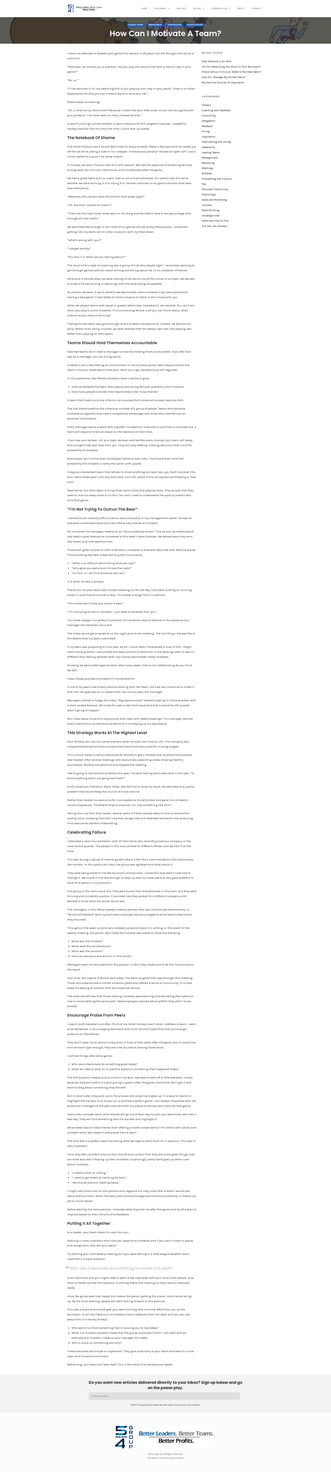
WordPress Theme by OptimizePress (165, 1458)
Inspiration (208, 136)
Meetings (207, 168)
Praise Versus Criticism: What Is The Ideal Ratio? (231, 71)
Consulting (209, 115)
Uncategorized (195, 25)
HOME (144, 8)
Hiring (206, 131)
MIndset (207, 173)
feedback (207, 126)
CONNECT (257, 8)
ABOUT (241, 8)
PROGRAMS (160, 8)
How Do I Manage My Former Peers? (224, 77)
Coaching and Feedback (216, 110)
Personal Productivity (215, 189)
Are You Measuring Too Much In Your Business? (231, 66)
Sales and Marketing (214, 199)
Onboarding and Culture (217, 178)
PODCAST (182, 8)
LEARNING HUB (219, 8)
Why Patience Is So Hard (216, 61)
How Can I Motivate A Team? (165, 33)
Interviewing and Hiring (216, 141)
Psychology (209, 194)
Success (207, 205)
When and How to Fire (215, 220)
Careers (206, 105)
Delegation (208, 120)
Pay (204, 184)
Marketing (208, 163)
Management (155, 25)
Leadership (208, 147)
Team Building (174, 25)
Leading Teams (135, 25)
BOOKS (197, 8)
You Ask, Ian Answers (214, 226)
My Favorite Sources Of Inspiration (223, 82)
